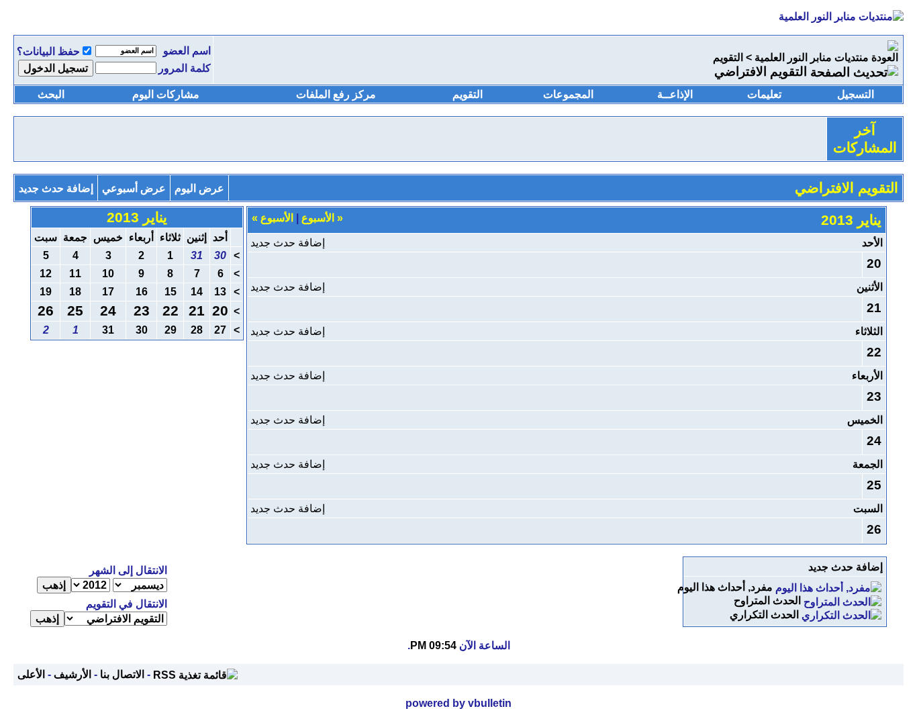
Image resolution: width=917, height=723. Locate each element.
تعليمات (764, 94)
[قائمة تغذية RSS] (195, 674)
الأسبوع (322, 218)
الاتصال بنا (122, 674)
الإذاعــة (675, 94)
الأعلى (31, 674)
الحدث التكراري (764, 614)
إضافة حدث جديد (56, 188)
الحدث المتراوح (767, 600)
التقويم (728, 57)
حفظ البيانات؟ (48, 51)
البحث (51, 94)
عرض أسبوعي (134, 188)
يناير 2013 (137, 217)
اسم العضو (187, 50)
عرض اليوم (199, 188)
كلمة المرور (184, 68)
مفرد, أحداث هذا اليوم (725, 587)
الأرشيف (72, 674)
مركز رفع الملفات (336, 94)
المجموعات (568, 94)
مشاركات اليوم (165, 94)
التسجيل (855, 94)
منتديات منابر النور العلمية (812, 57)
